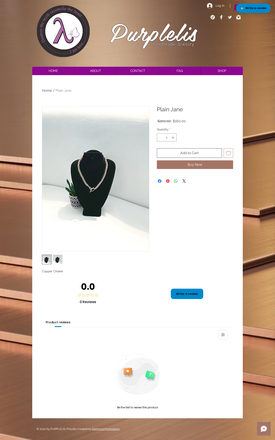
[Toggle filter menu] (223, 335)
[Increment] (173, 137)
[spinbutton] (167, 137)
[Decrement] (160, 137)
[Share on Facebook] (159, 181)
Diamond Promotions (105, 429)
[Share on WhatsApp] (176, 181)
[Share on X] (184, 181)
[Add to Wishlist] (228, 153)
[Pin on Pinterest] (167, 181)
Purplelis (154, 31)
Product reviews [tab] (58, 322)
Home (47, 90)
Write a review (187, 294)
